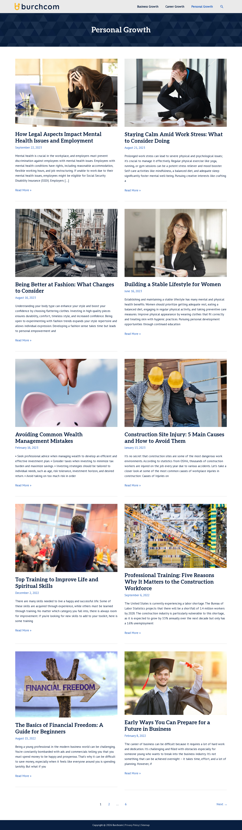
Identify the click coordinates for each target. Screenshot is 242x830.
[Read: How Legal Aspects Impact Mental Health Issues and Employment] (66, 92)
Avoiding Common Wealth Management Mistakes (49, 438)
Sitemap (145, 825)
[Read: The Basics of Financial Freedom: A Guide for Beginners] (66, 684)
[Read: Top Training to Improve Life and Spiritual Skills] (66, 538)
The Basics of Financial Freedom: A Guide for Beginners (59, 728)
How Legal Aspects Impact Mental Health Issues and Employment (58, 137)
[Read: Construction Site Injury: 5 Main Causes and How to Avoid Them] (176, 393)
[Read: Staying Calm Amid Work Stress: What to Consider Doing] (176, 92)
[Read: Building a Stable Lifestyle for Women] (176, 242)
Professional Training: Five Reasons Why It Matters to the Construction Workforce (169, 582)
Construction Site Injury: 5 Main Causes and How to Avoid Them (174, 438)
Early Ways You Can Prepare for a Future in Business (167, 725)
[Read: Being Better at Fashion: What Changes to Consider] (66, 243)
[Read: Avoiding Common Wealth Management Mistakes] (66, 393)
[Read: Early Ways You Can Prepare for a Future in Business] (176, 683)
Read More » (23, 190)
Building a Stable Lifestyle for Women (173, 284)
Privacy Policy (132, 825)
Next (221, 804)
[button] (222, 6)
